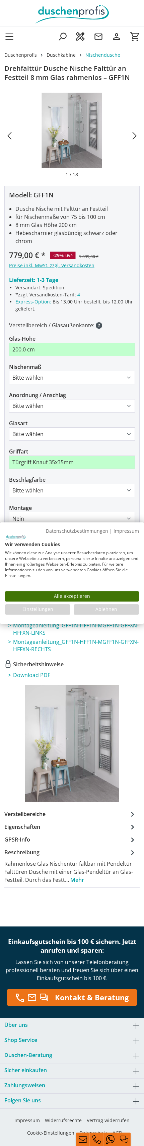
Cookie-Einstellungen (50, 1133)
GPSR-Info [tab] (17, 839)
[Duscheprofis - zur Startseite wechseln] (72, 13)
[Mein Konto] (116, 36)
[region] (72, 135)
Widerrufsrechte (63, 1120)
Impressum (27, 1120)
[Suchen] (62, 36)
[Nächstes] (135, 135)
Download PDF (31, 675)
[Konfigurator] (80, 36)
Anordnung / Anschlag (37, 395)
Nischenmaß (25, 367)
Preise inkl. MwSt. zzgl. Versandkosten (51, 265)
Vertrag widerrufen (108, 1120)
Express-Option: (33, 301)
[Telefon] (96, 1139)
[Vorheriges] (9, 135)
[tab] (70, 866)
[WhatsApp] (110, 1139)
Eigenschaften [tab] (22, 826)
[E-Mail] (82, 1139)
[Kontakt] (98, 36)
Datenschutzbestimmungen (77, 531)
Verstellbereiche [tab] (25, 814)
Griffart (18, 451)
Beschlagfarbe (27, 479)
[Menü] (11, 36)
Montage (20, 508)
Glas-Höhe (22, 338)
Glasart (18, 423)
